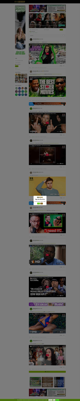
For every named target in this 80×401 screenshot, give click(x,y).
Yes (38, 203)
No (41, 203)
